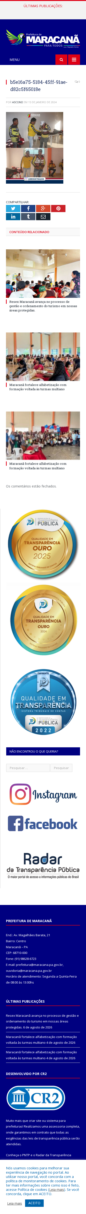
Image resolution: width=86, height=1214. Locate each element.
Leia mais (56, 1189)
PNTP (26, 1155)
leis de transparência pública (49, 1138)
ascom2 (17, 102)
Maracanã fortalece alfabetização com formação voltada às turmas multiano (44, 11)
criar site (35, 1120)
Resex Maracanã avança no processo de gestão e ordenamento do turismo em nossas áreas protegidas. (43, 305)
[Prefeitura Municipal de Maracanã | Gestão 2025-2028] (43, 37)
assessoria (57, 1126)
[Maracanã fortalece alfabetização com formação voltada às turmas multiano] (43, 356)
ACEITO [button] (34, 1203)
